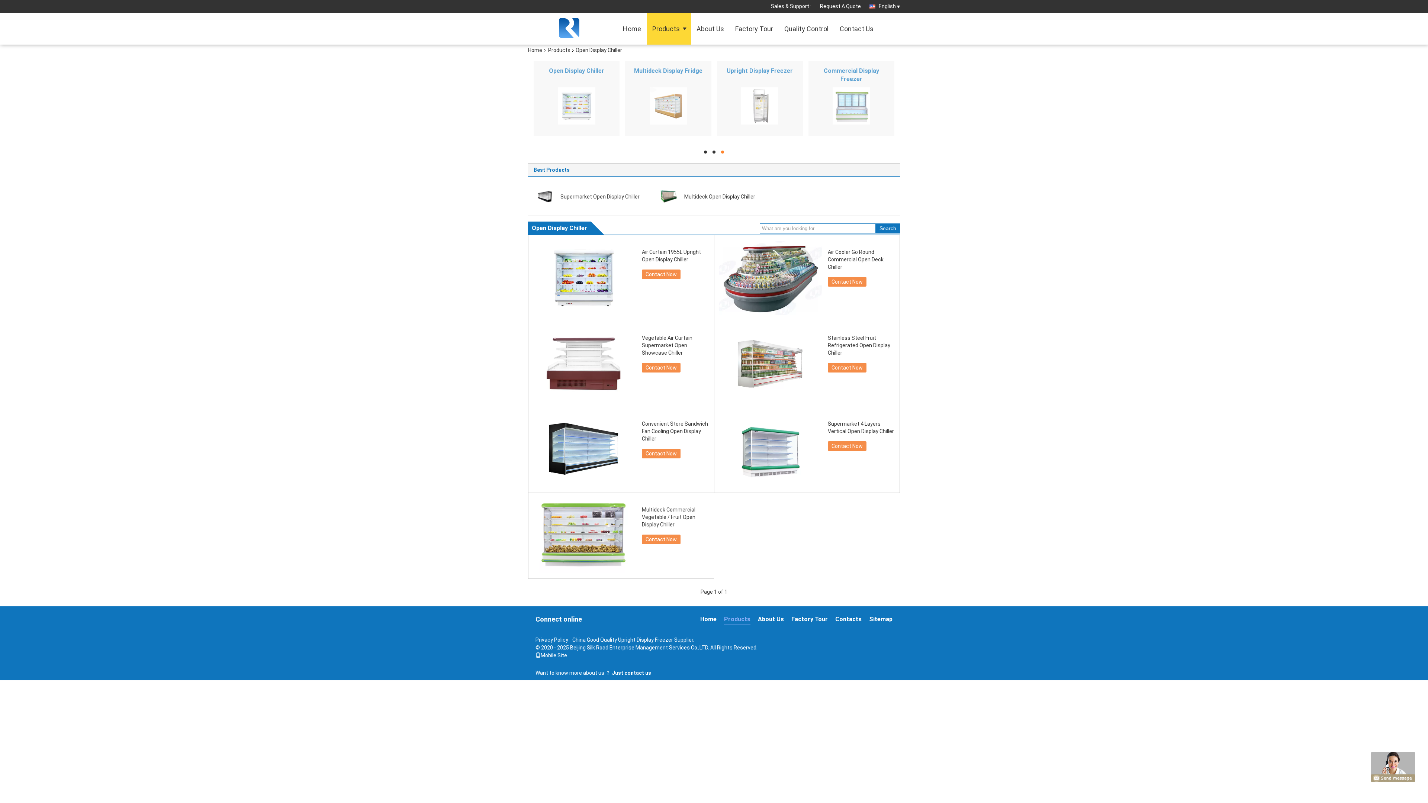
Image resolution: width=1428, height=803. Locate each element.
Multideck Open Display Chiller (719, 197)
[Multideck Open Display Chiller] (669, 196)
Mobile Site (554, 655)
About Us (710, 29)
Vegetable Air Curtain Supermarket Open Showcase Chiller (667, 345)
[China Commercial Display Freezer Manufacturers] (851, 106)
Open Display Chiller (576, 70)
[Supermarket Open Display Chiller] (545, 196)
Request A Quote (840, 6)
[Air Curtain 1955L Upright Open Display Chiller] (584, 278)
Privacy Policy (552, 640)
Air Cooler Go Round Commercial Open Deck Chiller (856, 259)
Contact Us (857, 29)
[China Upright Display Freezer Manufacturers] (760, 106)
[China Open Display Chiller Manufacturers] (576, 106)
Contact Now (661, 274)
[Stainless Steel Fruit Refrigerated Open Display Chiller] (770, 364)
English (887, 6)
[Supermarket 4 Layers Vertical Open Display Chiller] (770, 450)
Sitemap (880, 619)
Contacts (848, 619)
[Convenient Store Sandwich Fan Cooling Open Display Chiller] (584, 450)
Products (666, 29)
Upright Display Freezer (760, 70)
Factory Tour (754, 29)
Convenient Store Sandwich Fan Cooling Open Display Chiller (675, 431)
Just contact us (631, 673)
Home (632, 29)
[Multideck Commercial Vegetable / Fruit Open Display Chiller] (584, 536)
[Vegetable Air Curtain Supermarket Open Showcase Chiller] (584, 364)
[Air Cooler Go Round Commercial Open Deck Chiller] (770, 278)
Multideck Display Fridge (668, 70)
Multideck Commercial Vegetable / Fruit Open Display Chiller (668, 517)
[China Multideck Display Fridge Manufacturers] (668, 106)
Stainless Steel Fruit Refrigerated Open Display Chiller (859, 345)
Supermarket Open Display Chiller (600, 197)
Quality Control (806, 29)
